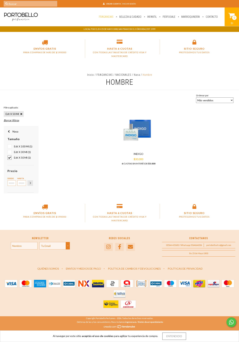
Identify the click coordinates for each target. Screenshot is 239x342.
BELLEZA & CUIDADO (130, 16)
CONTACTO (211, 16)
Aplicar (30, 183)
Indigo (138, 153)
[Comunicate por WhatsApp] (231, 322)
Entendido (174, 336)
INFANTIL (152, 16)
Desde (10, 178)
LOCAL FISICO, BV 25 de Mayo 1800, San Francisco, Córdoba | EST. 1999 (119, 29)
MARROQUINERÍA (190, 16)
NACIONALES (123, 74)
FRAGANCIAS (106, 16)
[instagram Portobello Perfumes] (108, 247)
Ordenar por (202, 95)
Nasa (137, 74)
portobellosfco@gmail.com (218, 245)
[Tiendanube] (119, 327)
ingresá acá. (131, 322)
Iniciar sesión (129, 4)
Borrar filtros (11, 120)
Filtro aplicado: (11, 107)
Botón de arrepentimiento (150, 322)
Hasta (20, 178)
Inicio (90, 74)
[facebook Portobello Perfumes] (119, 247)
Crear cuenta (113, 4)
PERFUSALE (168, 16)
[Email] (130, 247)
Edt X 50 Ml (12, 113)
